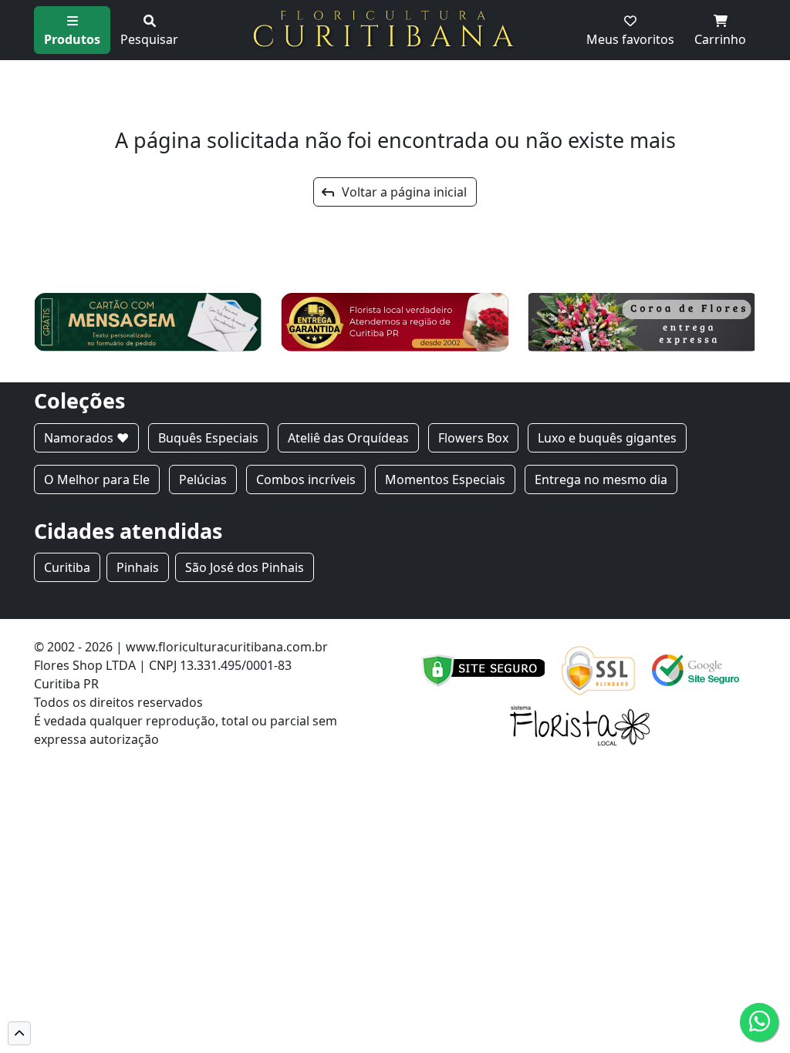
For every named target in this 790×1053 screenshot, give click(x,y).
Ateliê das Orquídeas (348, 437)
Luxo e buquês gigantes (607, 437)
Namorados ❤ (86, 437)
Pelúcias (203, 479)
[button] (19, 1033)
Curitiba (67, 567)
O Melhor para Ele (97, 479)
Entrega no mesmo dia (601, 479)
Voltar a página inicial (400, 191)
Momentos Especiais (445, 479)
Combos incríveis (306, 479)
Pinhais (137, 567)
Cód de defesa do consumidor (250, 739)
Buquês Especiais (208, 437)
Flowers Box (473, 437)
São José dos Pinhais (244, 567)
